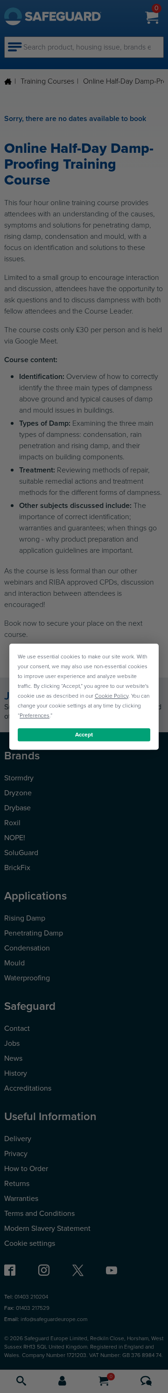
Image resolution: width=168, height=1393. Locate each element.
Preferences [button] (34, 715)
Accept (84, 734)
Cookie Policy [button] (111, 696)
